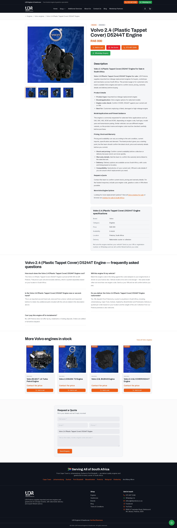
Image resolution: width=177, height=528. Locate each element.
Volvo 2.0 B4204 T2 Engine (71, 379)
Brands (93, 501)
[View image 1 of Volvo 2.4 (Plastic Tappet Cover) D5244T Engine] (30, 92)
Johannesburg (58, 479)
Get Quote (114, 47)
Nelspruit (108, 479)
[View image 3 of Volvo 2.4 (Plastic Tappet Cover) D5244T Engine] (55, 92)
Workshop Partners (116, 9)
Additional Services (75, 9)
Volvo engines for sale (136, 195)
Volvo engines (39, 16)
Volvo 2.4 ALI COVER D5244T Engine (137, 380)
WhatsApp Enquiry (101, 53)
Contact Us (97, 9)
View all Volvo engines (144, 340)
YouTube (129, 506)
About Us (87, 9)
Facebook (129, 504)
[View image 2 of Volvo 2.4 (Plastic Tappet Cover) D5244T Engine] (43, 92)
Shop (62, 9)
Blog (105, 9)
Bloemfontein (90, 479)
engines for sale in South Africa (113, 198)
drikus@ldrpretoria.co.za (134, 501)
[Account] (145, 9)
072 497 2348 (132, 2)
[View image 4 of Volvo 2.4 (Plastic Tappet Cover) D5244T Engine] (68, 92)
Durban (68, 479)
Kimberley (117, 479)
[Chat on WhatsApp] (172, 523)
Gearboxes (94, 498)
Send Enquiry (65, 451)
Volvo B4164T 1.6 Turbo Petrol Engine (37, 380)
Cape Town (47, 479)
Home (55, 9)
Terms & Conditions (97, 506)
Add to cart (99, 47)
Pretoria (100, 479)
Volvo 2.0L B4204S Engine (103, 379)
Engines (29, 16)
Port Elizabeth (78, 479)
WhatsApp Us (146, 2)
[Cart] (150, 9)
